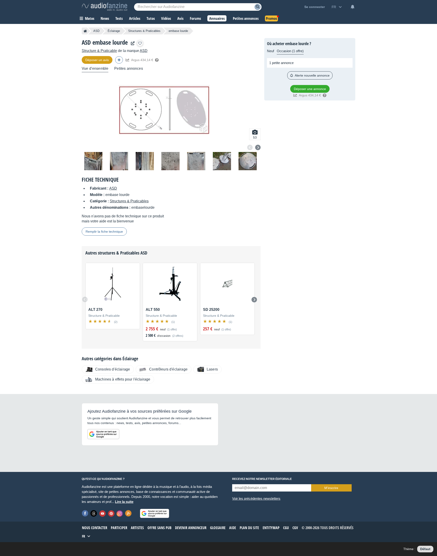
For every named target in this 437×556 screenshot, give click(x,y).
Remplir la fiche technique (104, 231)
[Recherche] (257, 7)
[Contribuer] (119, 60)
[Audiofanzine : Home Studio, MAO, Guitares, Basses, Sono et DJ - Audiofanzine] (104, 7)
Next (258, 147)
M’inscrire (331, 488)
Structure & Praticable (99, 51)
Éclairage (114, 31)
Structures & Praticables (144, 31)
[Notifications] (352, 7)
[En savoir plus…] (157, 60)
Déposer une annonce (310, 89)
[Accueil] (85, 31)
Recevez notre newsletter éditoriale (262, 479)
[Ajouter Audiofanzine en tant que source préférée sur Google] (103, 434)
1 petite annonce (281, 63)
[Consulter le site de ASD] (132, 43)
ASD (96, 31)
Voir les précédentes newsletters (256, 498)
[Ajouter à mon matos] (140, 43)
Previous (250, 147)
